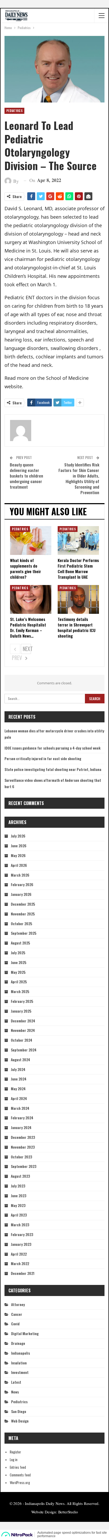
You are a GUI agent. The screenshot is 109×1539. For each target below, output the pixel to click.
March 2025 (20, 991)
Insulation (19, 1362)
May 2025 (18, 972)
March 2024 (20, 1108)
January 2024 (21, 1127)
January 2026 (21, 894)
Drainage (18, 1343)
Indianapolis (20, 1353)
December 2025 (23, 904)
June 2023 (18, 1195)
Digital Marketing (25, 1333)
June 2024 (18, 1079)
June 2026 (18, 845)
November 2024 (23, 1030)
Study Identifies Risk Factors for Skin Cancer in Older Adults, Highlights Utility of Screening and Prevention (78, 478)
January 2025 (21, 1011)
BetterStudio (68, 1511)
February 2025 (22, 1001)
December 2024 (23, 1020)
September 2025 (23, 933)
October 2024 (21, 1040)
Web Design (20, 1421)
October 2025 (21, 923)
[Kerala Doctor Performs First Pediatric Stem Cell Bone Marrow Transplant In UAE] (78, 540)
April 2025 (19, 981)
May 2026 (18, 855)
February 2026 (22, 884)
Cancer (16, 1314)
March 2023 (20, 1224)
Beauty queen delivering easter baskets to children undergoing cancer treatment (26, 476)
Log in (13, 1459)
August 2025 (20, 943)
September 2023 (23, 1166)
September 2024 (24, 1049)
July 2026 (18, 836)
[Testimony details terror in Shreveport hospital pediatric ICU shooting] (78, 599)
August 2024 (20, 1059)
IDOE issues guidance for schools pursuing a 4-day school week (52, 748)
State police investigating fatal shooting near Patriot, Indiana (52, 769)
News (15, 1392)
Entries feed (18, 1467)
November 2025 (23, 913)
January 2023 (21, 1244)
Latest (16, 1382)
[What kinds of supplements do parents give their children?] (30, 540)
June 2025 (18, 962)
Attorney (18, 1304)
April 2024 (19, 1098)
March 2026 (20, 875)
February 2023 (22, 1234)
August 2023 (20, 1176)
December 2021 (22, 1273)
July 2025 (18, 952)
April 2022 (19, 1254)
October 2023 (21, 1156)
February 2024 (22, 1117)
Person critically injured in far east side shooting (42, 758)
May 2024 (18, 1088)
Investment (20, 1372)
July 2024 (18, 1069)
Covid (15, 1323)
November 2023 (23, 1147)
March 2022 (20, 1263)
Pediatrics (14, 111)
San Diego (18, 1411)
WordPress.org (20, 1482)
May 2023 (18, 1205)
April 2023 (19, 1215)
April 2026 (19, 865)
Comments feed (20, 1474)
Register (15, 1451)
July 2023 (18, 1186)
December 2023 (23, 1137)
